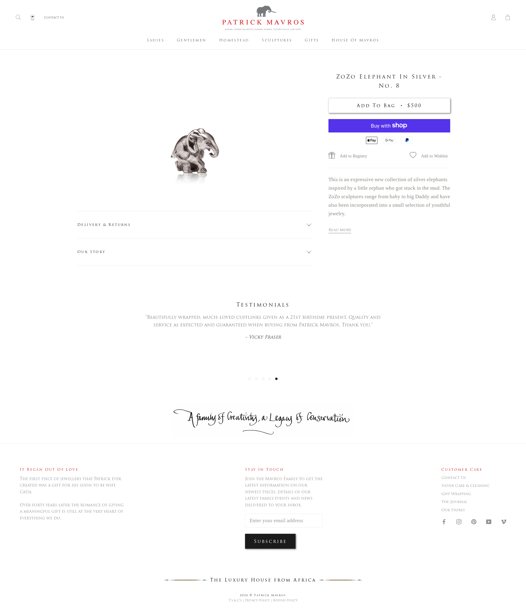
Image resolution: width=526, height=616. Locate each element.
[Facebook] (444, 521)
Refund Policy (285, 600)
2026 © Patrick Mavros (263, 595)
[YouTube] (488, 521)
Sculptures (277, 40)
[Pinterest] (473, 521)
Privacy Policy (257, 600)
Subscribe (270, 541)
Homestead (234, 40)
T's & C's (235, 600)
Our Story (91, 251)
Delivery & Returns (104, 224)
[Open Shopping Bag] (508, 17)
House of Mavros (355, 40)
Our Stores (453, 510)
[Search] (18, 17)
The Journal (454, 502)
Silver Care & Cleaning (465, 486)
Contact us (453, 478)
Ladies (155, 40)
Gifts (312, 40)
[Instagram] (458, 521)
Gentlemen (191, 40)
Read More (339, 229)
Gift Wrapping (456, 494)
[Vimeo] (503, 521)
